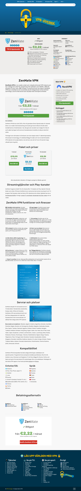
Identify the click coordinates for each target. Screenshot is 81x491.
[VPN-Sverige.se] (67, 474)
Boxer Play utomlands (31, 475)
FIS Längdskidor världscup (50, 467)
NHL (44, 477)
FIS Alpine (46, 464)
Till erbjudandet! (64, 103)
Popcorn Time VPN (12, 466)
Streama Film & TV (12, 467)
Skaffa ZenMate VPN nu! (28, 442)
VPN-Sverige (10, 32)
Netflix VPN (31, 1)
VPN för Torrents (11, 465)
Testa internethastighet (68, 469)
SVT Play (27, 470)
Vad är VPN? (65, 466)
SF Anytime (28, 474)
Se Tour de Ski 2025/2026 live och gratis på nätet (64, 111)
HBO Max (27, 473)
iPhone (37, 361)
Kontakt (64, 464)
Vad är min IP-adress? (68, 467)
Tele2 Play (28, 469)
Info (62, 1)
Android (30, 361)
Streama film (48, 1)
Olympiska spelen (47, 473)
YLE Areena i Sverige (30, 466)
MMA (44, 481)
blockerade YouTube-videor (40, 195)
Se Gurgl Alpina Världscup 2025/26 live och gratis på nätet (65, 114)
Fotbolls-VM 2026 (48, 471)
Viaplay (27, 471)
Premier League (47, 475)
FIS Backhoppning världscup (47, 465)
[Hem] (5, 32)
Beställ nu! (14, 163)
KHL (44, 479)
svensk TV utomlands (26, 195)
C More (27, 467)
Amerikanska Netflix (10, 195)
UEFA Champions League (50, 474)
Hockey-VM (46, 482)
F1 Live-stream (47, 462)
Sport (56, 1)
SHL (44, 478)
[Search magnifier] (74, 5)
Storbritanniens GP (61, 121)
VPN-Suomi (65, 462)
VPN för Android (11, 464)
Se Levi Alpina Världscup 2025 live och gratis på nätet (65, 117)
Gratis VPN (10, 471)
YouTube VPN (10, 469)
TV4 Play (27, 465)
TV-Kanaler (39, 1)
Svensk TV (28, 464)
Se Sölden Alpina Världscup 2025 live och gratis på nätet (64, 119)
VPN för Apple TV (11, 470)
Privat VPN (10, 473)
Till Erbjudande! (13, 49)
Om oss (64, 465)
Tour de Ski (46, 469)
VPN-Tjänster (20, 1)
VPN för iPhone (11, 462)
